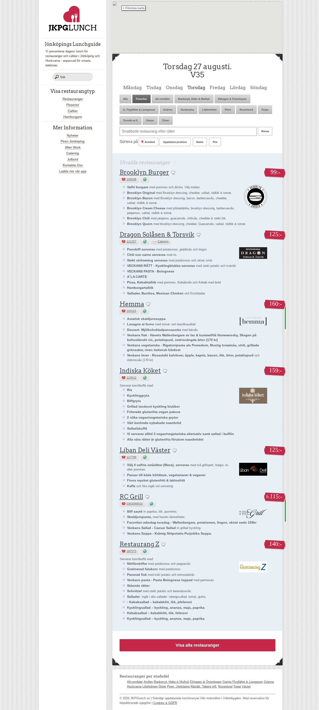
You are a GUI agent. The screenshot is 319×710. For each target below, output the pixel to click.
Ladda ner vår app (72, 171)
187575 (131, 551)
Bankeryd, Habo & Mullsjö (171, 682)
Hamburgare (72, 117)
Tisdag (153, 87)
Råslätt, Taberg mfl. (204, 686)
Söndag (258, 87)
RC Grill (131, 496)
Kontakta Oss (73, 165)
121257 (131, 241)
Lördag (237, 87)
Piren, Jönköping (178, 686)
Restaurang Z (139, 544)
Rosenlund (225, 686)
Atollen (148, 682)
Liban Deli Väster (145, 450)
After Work (73, 147)
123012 (131, 377)
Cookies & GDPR (165, 703)
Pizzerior (72, 105)
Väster (246, 686)
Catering (72, 153)
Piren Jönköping (73, 141)
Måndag (132, 87)
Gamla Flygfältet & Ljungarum (243, 682)
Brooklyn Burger (144, 172)
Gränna (269, 682)
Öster (162, 686)
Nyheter (72, 135)
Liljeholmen (150, 686)
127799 (131, 457)
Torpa (237, 686)
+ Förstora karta (133, 8)
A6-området (135, 682)
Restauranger (73, 99)
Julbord (72, 159)
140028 (131, 179)
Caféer (73, 111)
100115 (131, 311)
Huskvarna (134, 686)
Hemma (132, 304)
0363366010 (135, 503)
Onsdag (174, 87)
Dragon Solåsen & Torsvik (157, 234)
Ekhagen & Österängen (206, 682)
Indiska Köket (140, 370)
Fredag (217, 87)
